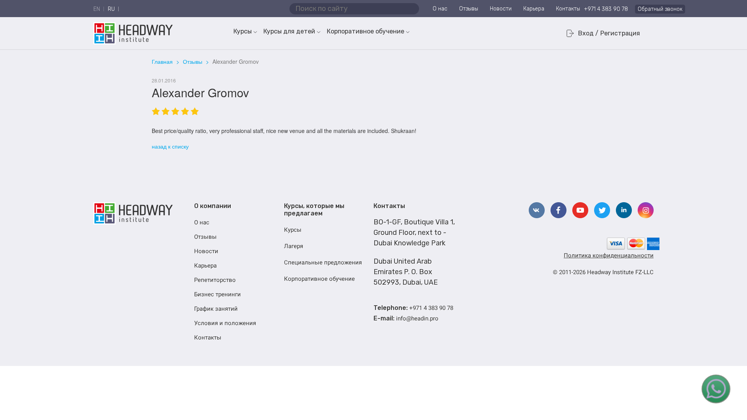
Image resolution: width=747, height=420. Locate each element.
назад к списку (170, 146)
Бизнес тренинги (217, 294)
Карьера (533, 8)
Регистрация (620, 33)
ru (111, 9)
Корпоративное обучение (365, 31)
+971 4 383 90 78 (606, 9)
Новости (501, 8)
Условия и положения (225, 323)
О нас (440, 8)
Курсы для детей (289, 31)
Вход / (588, 33)
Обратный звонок (660, 9)
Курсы (242, 31)
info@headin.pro (417, 318)
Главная (162, 61)
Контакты (568, 8)
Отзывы (468, 8)
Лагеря (293, 246)
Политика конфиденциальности (609, 255)
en (96, 9)
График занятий (216, 308)
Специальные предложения (323, 262)
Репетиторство (215, 280)
